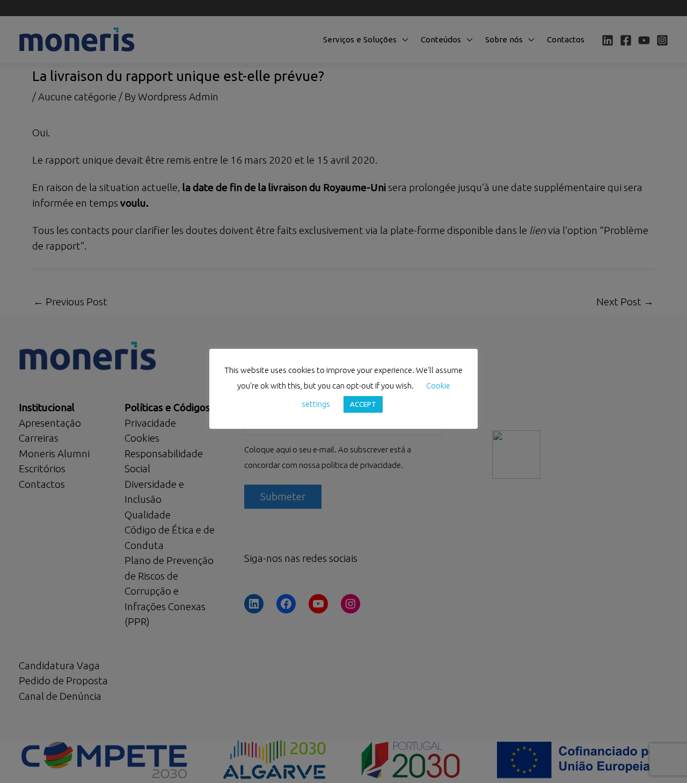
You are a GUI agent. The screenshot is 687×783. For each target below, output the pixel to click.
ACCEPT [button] (363, 404)
